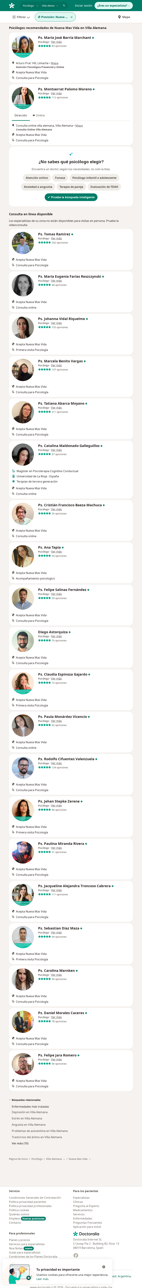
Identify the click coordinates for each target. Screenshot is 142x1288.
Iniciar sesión (83, 5)
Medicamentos (83, 1210)
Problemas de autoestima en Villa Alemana (40, 1131)
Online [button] (40, 115)
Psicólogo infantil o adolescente (94, 178)
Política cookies (19, 1210)
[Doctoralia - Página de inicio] (13, 5)
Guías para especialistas (25, 1252)
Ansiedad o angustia (38, 187)
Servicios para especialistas (27, 1244)
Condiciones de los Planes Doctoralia (33, 1257)
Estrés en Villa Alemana (27, 1118)
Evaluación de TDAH (104, 187)
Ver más (56, 42)
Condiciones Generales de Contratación (35, 1198)
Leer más (42, 1279)
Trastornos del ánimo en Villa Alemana (37, 1137)
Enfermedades (82, 1218)
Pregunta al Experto (86, 1206)
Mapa (126, 17)
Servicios (79, 1214)
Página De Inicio (18, 1159)
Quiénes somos (19, 1214)
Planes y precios (19, 1240)
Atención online (37, 178)
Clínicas (78, 1202)
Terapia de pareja (71, 187)
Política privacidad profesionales (30, 1206)
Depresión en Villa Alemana (30, 1112)
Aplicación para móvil (87, 1227)
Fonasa (60, 178)
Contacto (15, 1223)
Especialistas (81, 1198)
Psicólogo (37, 1159)
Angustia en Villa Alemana (29, 1125)
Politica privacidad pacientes (27, 1202)
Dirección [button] (21, 115)
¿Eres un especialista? (112, 5)
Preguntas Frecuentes (87, 1223)
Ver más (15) (20, 1143)
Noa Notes (20, 1248)
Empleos (27, 1218)
